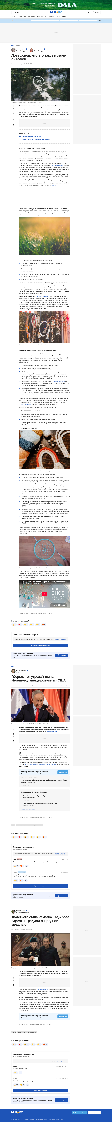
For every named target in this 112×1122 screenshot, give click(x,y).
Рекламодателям (94, 1112)
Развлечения (31, 16)
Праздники (51, 16)
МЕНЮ (17, 12)
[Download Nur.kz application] (56, 5)
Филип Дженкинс (42, 296)
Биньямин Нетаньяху (25, 825)
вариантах (37, 181)
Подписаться (63, 772)
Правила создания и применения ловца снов (36, 139)
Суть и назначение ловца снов (31, 136)
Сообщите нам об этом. (44, 613)
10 (46, 1044)
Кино (25, 16)
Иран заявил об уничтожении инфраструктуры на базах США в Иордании (44, 781)
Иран (40, 825)
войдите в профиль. (60, 639)
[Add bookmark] (13, 125)
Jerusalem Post (52, 731)
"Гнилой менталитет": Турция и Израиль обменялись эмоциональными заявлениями (44, 796)
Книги (20, 16)
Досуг (13, 16)
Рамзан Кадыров (21, 1032)
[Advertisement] (56, 32)
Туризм (58, 16)
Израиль (35, 825)
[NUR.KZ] (56, 12)
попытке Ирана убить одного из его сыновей (40, 764)
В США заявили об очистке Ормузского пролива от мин (40, 803)
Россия (14, 1032)
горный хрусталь (59, 381)
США (13, 825)
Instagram (63, 655)
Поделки (63, 16)
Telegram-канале (42, 989)
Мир (12, 666)
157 (28, 1044)
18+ (17, 825)
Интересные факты (42, 16)
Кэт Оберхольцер (58, 165)
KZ (88, 12)
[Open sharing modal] (13, 119)
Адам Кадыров (32, 1032)
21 (27, 837)
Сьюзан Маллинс (25, 404)
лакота (53, 185)
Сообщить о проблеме (79, 1112)
